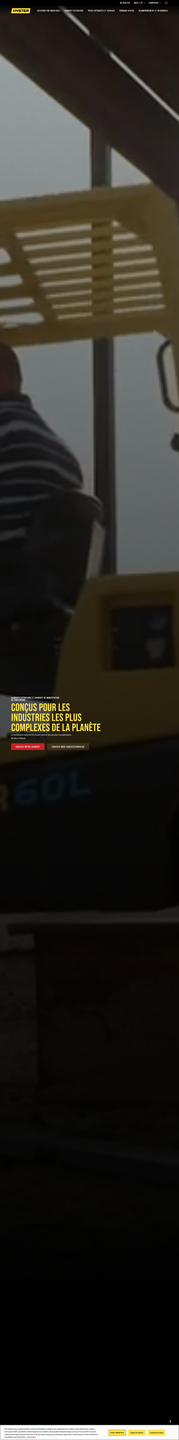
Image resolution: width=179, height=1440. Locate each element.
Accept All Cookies (156, 1432)
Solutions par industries (48, 10)
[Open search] (166, 2)
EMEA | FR (138, 3)
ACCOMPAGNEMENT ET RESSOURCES (153, 10)
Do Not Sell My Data (117, 1432)
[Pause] (170, 1421)
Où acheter (125, 3)
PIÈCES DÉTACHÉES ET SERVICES (101, 10)
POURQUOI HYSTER (126, 10)
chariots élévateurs (74, 10)
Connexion (153, 3)
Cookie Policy (31, 1437)
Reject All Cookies (136, 1432)
